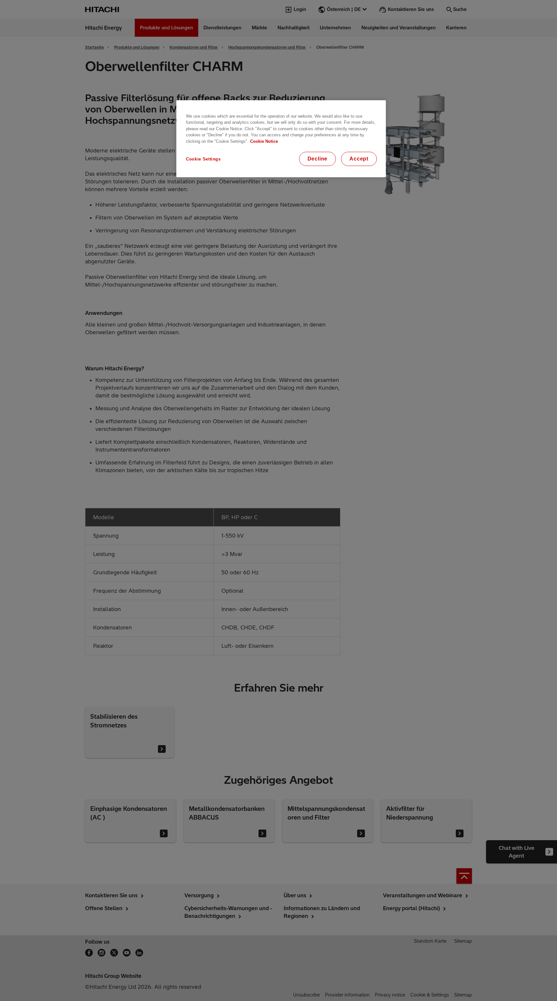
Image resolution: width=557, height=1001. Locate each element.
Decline (318, 158)
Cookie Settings (203, 159)
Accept (358, 158)
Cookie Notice (264, 141)
